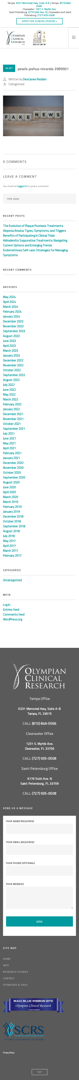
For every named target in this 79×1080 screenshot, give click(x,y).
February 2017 (12, 555)
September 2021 (14, 428)
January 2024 (11, 316)
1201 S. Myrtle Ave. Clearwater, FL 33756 (39, 746)
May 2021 (9, 443)
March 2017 (10, 550)
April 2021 (9, 448)
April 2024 (9, 301)
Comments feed (14, 614)
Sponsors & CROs (15, 985)
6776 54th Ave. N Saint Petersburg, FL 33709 (39, 781)
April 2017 (9, 545)
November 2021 (13, 419)
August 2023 (11, 336)
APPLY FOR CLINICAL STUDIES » (39, 21)
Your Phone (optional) (20, 863)
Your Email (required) (20, 842)
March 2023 (10, 350)
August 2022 (11, 379)
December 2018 (13, 516)
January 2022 (11, 409)
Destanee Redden (35, 79)
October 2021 (12, 423)
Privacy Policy (8, 1052)
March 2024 (10, 306)
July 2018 (9, 536)
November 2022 (13, 365)
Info (6, 965)
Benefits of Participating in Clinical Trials (29, 235)
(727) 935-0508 (46, 15)
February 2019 (12, 506)
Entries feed (11, 609)
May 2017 (9, 540)
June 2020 (9, 487)
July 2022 (9, 384)
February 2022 (12, 404)
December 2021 (13, 414)
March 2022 (10, 399)
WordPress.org (12, 619)
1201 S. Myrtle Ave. (46, 9)
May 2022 (9, 394)
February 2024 (12, 311)
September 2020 (14, 477)
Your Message (15, 884)
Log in (6, 604)
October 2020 (12, 472)
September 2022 (14, 375)
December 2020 (13, 462)
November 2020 (13, 467)
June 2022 (9, 389)
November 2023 (13, 326)
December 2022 (13, 360)
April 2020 (9, 492)
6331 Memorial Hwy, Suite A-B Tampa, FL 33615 (39, 711)
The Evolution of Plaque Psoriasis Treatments (33, 225)
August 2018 (11, 531)
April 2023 (9, 345)
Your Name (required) (20, 821)
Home (7, 959)
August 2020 (11, 482)
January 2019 (11, 511)
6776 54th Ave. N (37, 12)
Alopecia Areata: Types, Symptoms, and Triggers (34, 230)
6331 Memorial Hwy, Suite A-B (32, 3)
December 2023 (13, 321)
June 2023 (9, 340)
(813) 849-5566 (44, 723)
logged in (22, 186)
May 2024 (9, 297)
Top (39, 1072)
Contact (9, 978)
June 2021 (9, 438)
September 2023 (14, 331)
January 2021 (11, 458)
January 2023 (11, 355)
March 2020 (10, 497)
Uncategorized (12, 580)
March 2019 (10, 501)
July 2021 (9, 433)
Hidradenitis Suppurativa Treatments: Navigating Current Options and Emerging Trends (35, 243)
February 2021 (12, 453)
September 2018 (14, 526)
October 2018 (12, 521)
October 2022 (12, 370)
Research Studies (15, 972)
